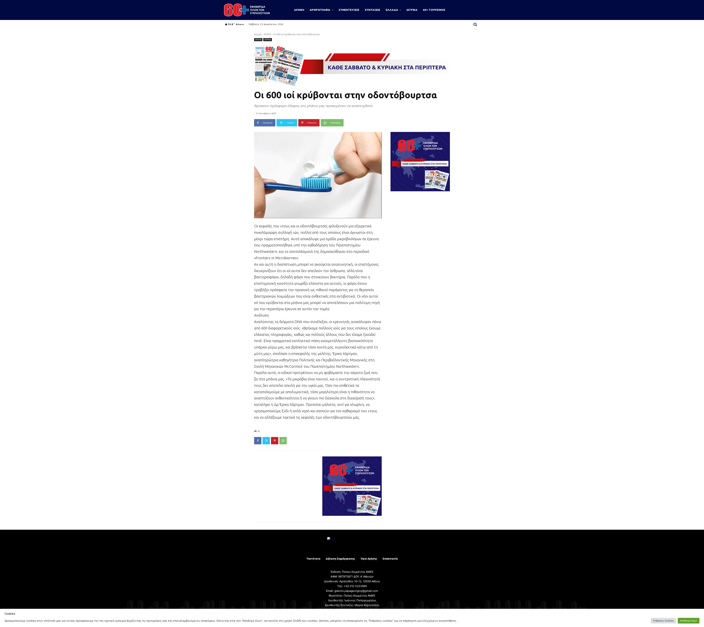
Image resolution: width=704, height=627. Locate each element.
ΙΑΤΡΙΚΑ (267, 39)
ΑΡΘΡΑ (267, 34)
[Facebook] (257, 440)
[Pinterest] (274, 440)
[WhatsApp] (283, 440)
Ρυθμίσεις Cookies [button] (663, 620)
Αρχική (257, 34)
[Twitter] (266, 440)
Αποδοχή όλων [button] (688, 620)
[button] (475, 24)
